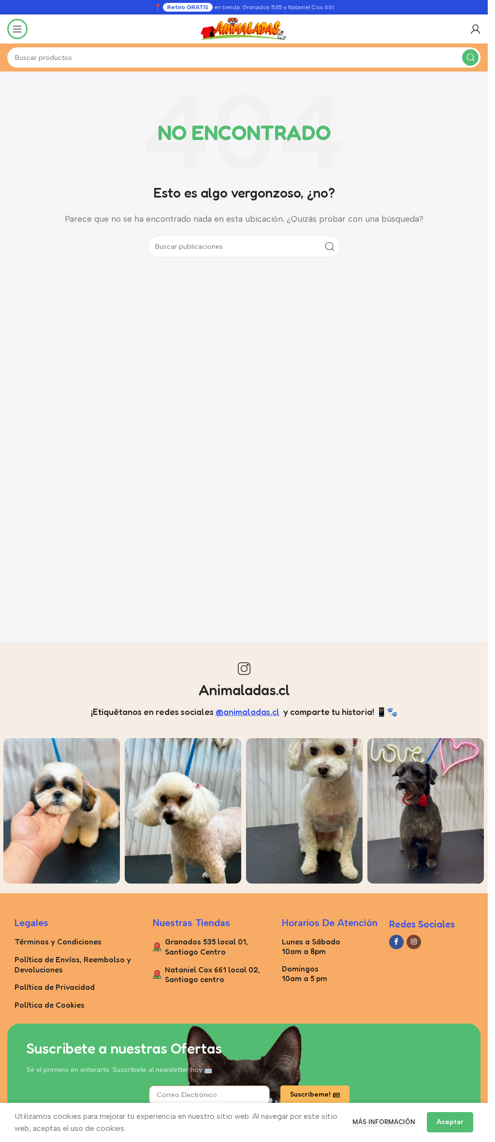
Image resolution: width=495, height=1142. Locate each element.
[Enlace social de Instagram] (414, 942)
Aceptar (450, 1122)
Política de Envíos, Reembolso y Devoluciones (73, 964)
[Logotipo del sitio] (244, 28)
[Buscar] (470, 57)
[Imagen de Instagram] (61, 811)
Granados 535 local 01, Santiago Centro (206, 946)
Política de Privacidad (55, 987)
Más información (384, 1122)
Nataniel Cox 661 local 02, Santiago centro (212, 975)
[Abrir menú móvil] (17, 29)
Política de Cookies (50, 1005)
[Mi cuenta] (475, 29)
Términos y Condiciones (58, 941)
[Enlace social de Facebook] (396, 942)
